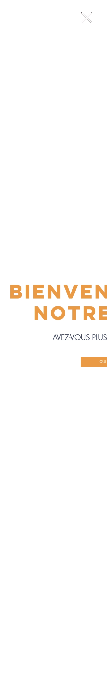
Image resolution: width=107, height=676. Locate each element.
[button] (86, 17)
